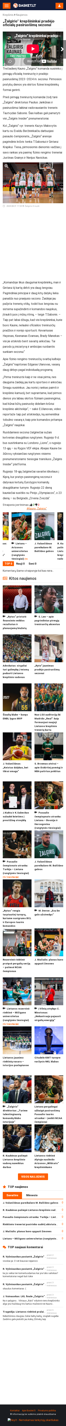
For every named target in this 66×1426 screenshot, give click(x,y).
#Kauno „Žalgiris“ (37, 508)
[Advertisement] (33, 245)
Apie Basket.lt (29, 1410)
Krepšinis (8, 14)
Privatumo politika (47, 1410)
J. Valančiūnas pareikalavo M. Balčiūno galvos (30, 1202)
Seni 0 (32, 563)
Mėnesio (32, 1195)
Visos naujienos (33, 1176)
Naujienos (21, 14)
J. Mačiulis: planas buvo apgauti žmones (27, 1231)
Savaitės (12, 1195)
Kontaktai (15, 1410)
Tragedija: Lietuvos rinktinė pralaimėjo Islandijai (32, 1311)
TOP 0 (8, 563)
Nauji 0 (20, 563)
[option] (44, 536)
